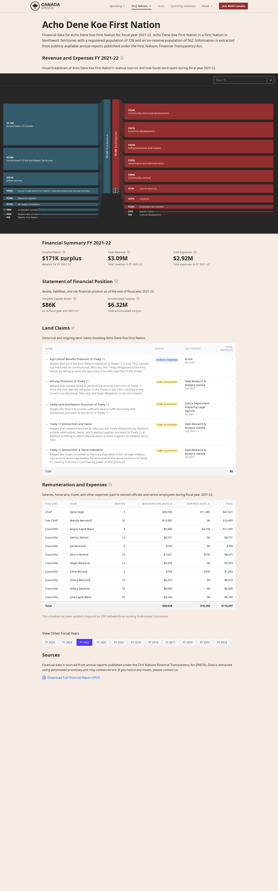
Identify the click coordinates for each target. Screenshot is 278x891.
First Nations (140, 6)
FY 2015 (205, 642)
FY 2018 (153, 642)
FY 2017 (170, 642)
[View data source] (72, 327)
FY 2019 (136, 642)
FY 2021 (101, 642)
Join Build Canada (233, 6)
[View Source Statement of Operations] (122, 58)
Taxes (161, 6)
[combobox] (216, 80)
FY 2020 (119, 642)
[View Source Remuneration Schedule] (110, 484)
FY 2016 (188, 642)
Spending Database (183, 6)
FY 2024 (50, 642)
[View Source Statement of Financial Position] (116, 281)
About (205, 6)
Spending (115, 6)
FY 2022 (84, 642)
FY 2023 (67, 642)
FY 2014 (222, 642)
